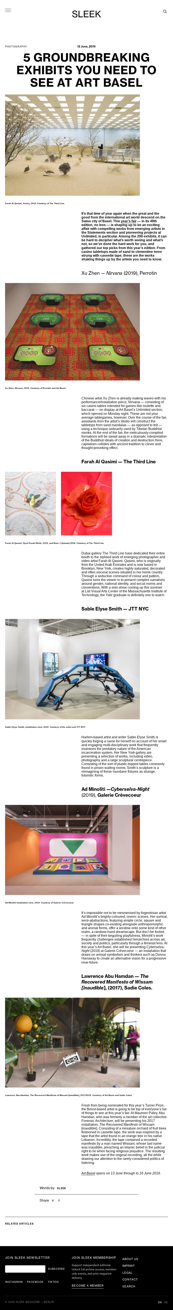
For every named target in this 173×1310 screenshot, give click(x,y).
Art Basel (88, 1173)
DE (166, 1302)
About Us (130, 1259)
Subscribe (56, 1269)
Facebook (35, 1282)
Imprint (128, 1265)
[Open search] (165, 11)
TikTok (53, 1282)
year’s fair (129, 221)
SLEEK (86, 14)
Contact (130, 1279)
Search (128, 1286)
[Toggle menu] (8, 10)
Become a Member (88, 1285)
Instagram (14, 1282)
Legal (127, 1272)
